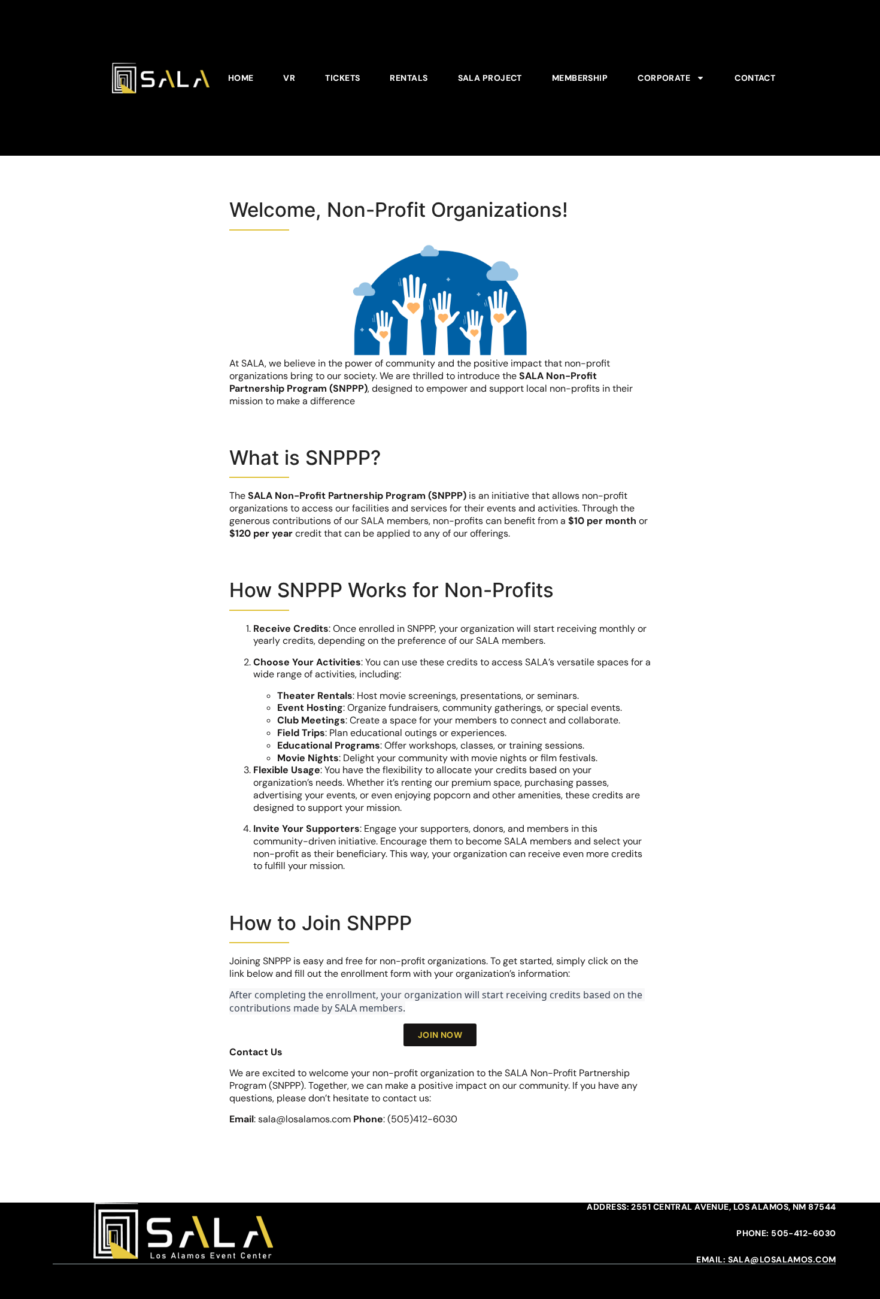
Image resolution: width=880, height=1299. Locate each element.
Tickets (342, 78)
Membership (580, 78)
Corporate (664, 78)
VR (289, 78)
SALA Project (490, 78)
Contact (755, 78)
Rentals (408, 78)
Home (241, 78)
